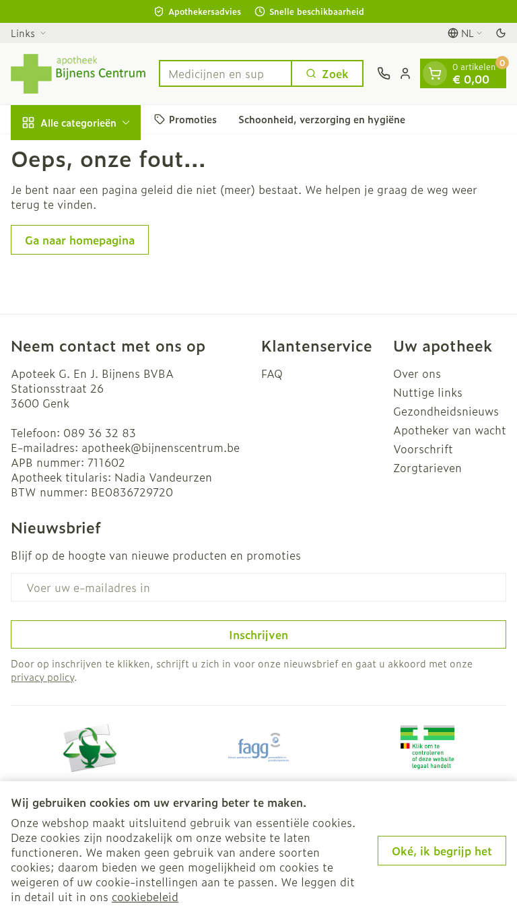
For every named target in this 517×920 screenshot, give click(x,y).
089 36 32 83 (99, 432)
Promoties (193, 119)
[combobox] (225, 73)
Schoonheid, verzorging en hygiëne (321, 119)
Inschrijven (258, 634)
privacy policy (42, 676)
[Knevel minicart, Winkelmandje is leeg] (435, 73)
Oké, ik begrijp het (442, 851)
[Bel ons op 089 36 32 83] (383, 73)
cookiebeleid (145, 896)
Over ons (417, 373)
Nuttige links (427, 392)
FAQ (272, 373)
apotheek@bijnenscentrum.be (160, 447)
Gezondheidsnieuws (446, 410)
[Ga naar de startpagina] (78, 74)
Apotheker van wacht (449, 429)
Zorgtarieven (427, 467)
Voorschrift (423, 448)
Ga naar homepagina (80, 240)
